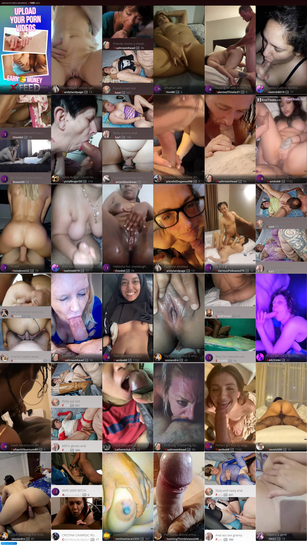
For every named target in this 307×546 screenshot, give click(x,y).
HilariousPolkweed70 (234, 270)
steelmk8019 (75, 270)
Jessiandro (176, 360)
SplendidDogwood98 (182, 181)
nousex (20, 316)
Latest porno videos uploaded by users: (21, 3)
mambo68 (126, 360)
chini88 (173, 92)
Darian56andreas (129, 181)
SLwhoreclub (126, 449)
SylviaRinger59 (77, 181)
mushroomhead (128, 47)
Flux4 (122, 92)
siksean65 (21, 181)
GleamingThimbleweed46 (185, 538)
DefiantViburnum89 (28, 449)
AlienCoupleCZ (75, 494)
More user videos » (9, 543)
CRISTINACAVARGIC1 (80, 539)
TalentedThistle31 (231, 92)
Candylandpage (77, 92)
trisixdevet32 (24, 270)
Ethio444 (21, 137)
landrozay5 (228, 316)
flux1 (122, 137)
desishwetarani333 (131, 538)
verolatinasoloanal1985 (31, 360)
